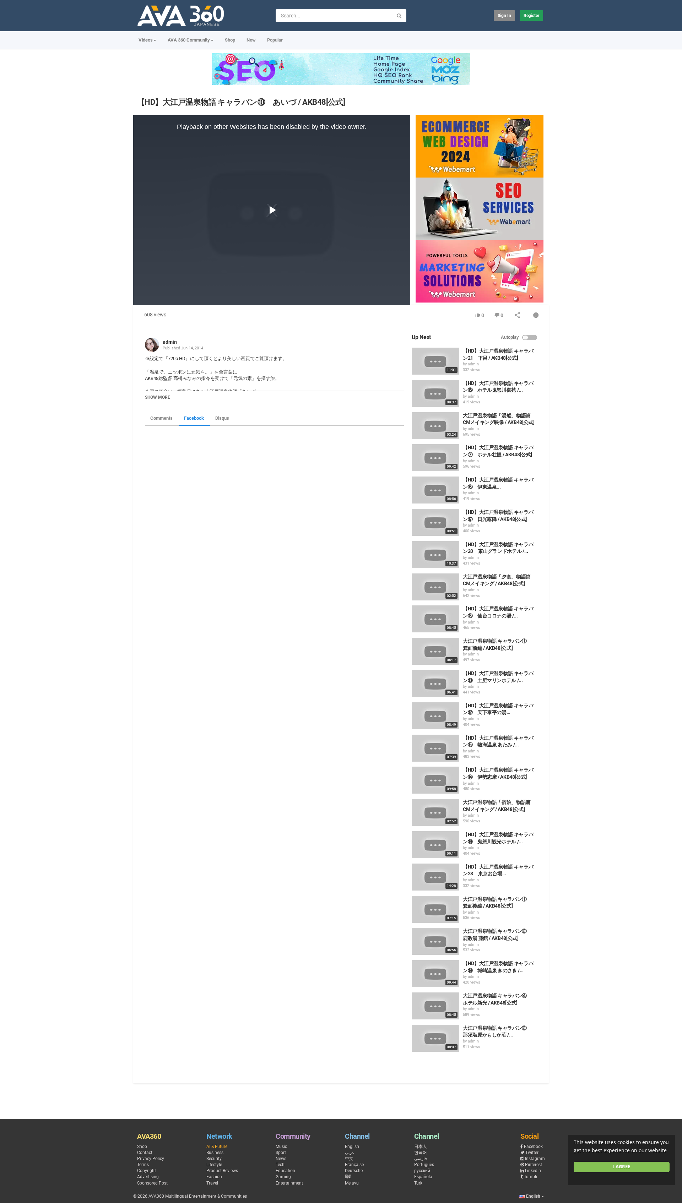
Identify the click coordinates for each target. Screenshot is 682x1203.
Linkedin (533, 1170)
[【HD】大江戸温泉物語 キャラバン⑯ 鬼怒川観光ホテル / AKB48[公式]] (435, 844)
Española (423, 1176)
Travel (212, 1183)
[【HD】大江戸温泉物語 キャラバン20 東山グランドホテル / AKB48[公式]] (435, 554)
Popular (275, 40)
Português (424, 1164)
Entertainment (289, 1183)
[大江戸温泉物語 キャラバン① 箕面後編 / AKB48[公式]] (435, 909)
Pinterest (533, 1164)
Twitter (531, 1152)
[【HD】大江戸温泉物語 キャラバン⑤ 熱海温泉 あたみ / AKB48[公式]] (435, 748)
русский (422, 1170)
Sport (281, 1152)
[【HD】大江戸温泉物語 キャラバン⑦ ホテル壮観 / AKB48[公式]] (435, 457)
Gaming (283, 1176)
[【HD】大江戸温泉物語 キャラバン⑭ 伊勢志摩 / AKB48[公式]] (435, 780)
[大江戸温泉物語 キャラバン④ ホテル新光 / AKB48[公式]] (435, 1005)
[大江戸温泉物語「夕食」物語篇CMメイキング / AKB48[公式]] (435, 586)
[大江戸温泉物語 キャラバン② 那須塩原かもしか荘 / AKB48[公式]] (435, 1038)
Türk (418, 1183)
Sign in (504, 15)
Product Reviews (222, 1170)
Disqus (222, 418)
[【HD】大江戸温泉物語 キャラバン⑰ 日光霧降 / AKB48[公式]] (435, 522)
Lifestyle (214, 1164)
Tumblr (530, 1176)
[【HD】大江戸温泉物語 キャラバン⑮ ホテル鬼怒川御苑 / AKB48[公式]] (435, 393)
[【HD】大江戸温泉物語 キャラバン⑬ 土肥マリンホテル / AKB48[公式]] (435, 683)
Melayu (352, 1183)
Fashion (214, 1176)
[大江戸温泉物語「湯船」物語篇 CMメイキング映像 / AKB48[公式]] (435, 425)
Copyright (146, 1170)
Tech (280, 1164)
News (281, 1158)
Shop (230, 40)
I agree (621, 1167)
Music (281, 1146)
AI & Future (216, 1146)
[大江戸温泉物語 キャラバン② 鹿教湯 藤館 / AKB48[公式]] (435, 941)
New (251, 40)
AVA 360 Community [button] (189, 40)
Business (214, 1152)
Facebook (194, 418)
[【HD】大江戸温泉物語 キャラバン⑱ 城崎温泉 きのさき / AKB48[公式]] (435, 973)
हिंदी (348, 1176)
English (352, 1146)
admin (170, 342)
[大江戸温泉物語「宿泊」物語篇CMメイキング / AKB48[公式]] (435, 812)
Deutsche (354, 1170)
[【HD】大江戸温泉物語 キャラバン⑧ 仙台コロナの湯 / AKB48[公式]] (435, 618)
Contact (144, 1152)
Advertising (148, 1176)
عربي (349, 1152)
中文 (349, 1158)
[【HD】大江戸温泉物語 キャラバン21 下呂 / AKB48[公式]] (435, 361)
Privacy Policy (150, 1158)
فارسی (420, 1158)
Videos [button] (146, 40)
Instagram (535, 1158)
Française (354, 1164)
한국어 (420, 1152)
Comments (161, 418)
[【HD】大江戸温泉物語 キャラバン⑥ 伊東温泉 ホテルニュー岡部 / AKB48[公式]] (435, 490)
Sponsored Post (152, 1183)
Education (285, 1170)
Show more (157, 397)
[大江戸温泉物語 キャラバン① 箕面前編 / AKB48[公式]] (435, 651)
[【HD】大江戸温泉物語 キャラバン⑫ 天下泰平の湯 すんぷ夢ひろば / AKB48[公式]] (435, 715)
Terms (143, 1164)
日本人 (420, 1146)
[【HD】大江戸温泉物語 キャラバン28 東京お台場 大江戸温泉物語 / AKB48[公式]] (435, 877)
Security (214, 1158)
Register (531, 15)
